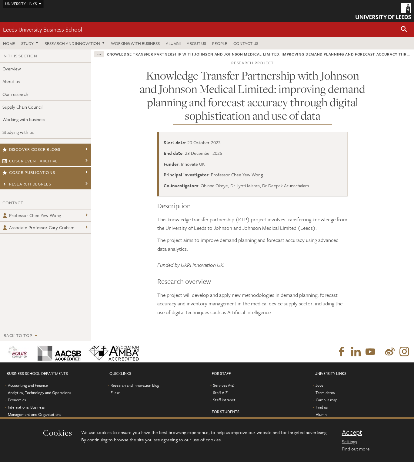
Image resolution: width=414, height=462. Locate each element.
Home (9, 43)
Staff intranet (224, 400)
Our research (15, 94)
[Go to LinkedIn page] (356, 352)
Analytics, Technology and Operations (39, 392)
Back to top (18, 335)
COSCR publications (32, 172)
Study (27, 43)
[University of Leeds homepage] (383, 11)
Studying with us (18, 132)
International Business (26, 407)
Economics (17, 400)
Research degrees (30, 184)
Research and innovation (72, 43)
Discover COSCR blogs (34, 149)
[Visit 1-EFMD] (18, 352)
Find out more (356, 448)
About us (196, 43)
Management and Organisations (34, 414)
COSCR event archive (33, 161)
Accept (352, 432)
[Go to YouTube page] (370, 352)
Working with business (135, 43)
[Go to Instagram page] (404, 352)
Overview (11, 68)
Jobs (319, 385)
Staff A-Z (220, 392)
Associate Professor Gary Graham (41, 227)
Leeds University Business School (42, 29)
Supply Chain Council (22, 107)
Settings (349, 441)
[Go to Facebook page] (341, 352)
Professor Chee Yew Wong (35, 215)
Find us (322, 407)
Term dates (325, 392)
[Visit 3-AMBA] (113, 352)
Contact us (245, 43)
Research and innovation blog (135, 385)
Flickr (115, 392)
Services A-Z (223, 385)
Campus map (326, 400)
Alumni (173, 43)
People (219, 43)
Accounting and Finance (28, 385)
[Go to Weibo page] (390, 352)
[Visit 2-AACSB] (58, 352)
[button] (404, 29)
